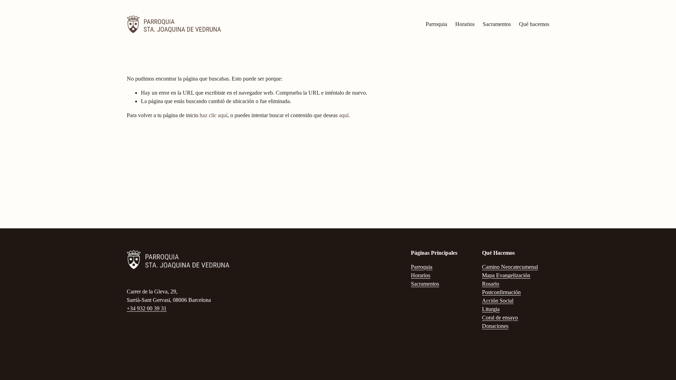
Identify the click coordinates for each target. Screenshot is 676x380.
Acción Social (497, 301)
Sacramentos (497, 24)
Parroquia (436, 24)
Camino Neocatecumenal (510, 267)
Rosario (490, 284)
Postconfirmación (501, 292)
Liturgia (491, 309)
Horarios (465, 24)
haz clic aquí (213, 115)
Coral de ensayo (500, 318)
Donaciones (495, 326)
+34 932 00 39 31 (147, 308)
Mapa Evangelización (506, 275)
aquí (344, 115)
